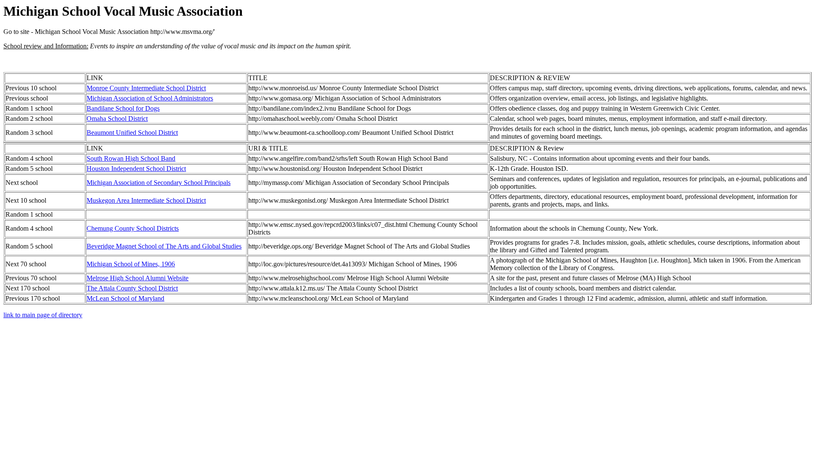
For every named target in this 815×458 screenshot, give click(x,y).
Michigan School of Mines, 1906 (131, 264)
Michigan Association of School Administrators (150, 98)
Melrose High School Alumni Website (137, 278)
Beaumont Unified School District (132, 132)
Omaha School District (117, 118)
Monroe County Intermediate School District (146, 88)
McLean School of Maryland (125, 298)
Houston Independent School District (136, 168)
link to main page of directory (42, 314)
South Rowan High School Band (131, 158)
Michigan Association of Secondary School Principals (158, 182)
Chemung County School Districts (133, 228)
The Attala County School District (132, 288)
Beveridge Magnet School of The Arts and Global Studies (164, 246)
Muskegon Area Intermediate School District (146, 200)
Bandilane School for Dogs (123, 108)
